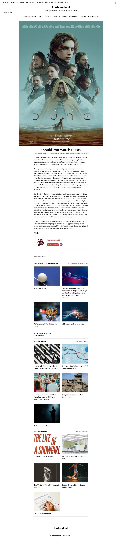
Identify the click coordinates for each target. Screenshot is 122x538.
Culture (56, 16)
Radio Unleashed (93, 16)
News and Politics (29, 16)
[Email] (61, 244)
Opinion (64, 16)
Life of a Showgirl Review (44, 456)
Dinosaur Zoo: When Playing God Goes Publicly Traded (75, 367)
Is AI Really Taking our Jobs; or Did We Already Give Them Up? (46, 367)
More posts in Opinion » (82, 341)
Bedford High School (17, 2)
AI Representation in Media (73, 324)
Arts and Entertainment (67, 153)
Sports (47, 16)
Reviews (86, 153)
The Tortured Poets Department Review (46, 486)
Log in (66, 2)
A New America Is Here (43, 426)
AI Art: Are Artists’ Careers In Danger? (45, 325)
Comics (83, 16)
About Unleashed (30, 2)
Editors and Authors (43, 2)
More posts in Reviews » (82, 431)
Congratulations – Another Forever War (72, 396)
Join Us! (53, 2)
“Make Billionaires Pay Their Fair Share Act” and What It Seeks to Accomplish (45, 397)
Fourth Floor (73, 16)
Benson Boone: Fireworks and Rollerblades (73, 486)
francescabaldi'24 (54, 240)
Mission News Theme (55, 535)
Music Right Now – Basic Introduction (43, 334)
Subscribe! (60, 2)
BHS (40, 16)
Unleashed (61, 7)
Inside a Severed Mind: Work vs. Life (74, 457)
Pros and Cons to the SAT (43, 514)
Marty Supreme (40, 288)
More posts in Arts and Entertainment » (78, 263)
